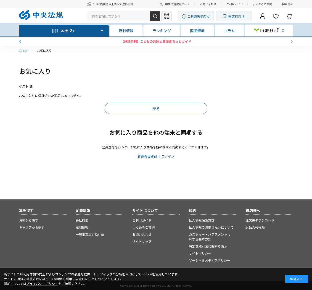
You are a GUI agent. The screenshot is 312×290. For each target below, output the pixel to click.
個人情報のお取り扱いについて (211, 227)
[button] (21, 41)
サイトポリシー (200, 253)
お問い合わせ (208, 4)
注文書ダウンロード (260, 220)
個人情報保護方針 (201, 220)
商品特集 (197, 30)
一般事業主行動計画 (90, 234)
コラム (229, 30)
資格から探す (28, 220)
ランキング (162, 30)
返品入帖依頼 (255, 227)
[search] (155, 16)
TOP (26, 50)
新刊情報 (126, 30)
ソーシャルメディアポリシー (209, 260)
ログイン (167, 156)
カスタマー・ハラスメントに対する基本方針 (209, 236)
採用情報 (287, 4)
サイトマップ (141, 241)
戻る (156, 108)
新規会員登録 (147, 156)
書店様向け (236, 16)
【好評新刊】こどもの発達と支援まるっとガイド (156, 41)
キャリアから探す (32, 227)
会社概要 (82, 220)
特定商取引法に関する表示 (208, 246)
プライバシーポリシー (42, 283)
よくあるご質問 (262, 4)
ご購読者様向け (198, 16)
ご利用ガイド (234, 4)
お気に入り (44, 50)
